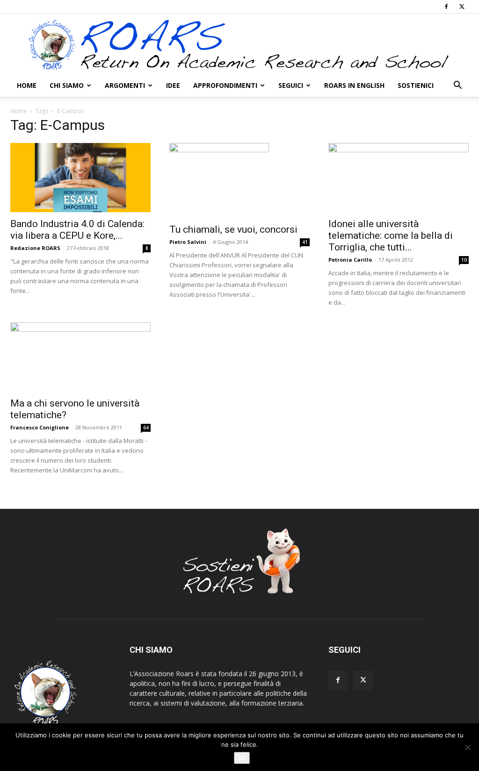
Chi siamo (67, 85)
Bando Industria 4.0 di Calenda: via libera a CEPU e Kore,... (77, 229)
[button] (457, 86)
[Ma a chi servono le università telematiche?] (80, 357)
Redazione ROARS (35, 247)
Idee (173, 85)
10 (464, 260)
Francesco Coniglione (39, 427)
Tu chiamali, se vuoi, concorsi (233, 229)
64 (146, 427)
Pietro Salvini (187, 241)
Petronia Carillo (350, 259)
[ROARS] (239, 44)
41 (305, 242)
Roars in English (354, 85)
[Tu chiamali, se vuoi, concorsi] (239, 180)
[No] (467, 747)
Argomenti (125, 85)
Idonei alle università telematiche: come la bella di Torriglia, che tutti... (390, 235)
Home (26, 85)
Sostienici (416, 85)
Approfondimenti (225, 85)
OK (242, 758)
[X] (462, 6)
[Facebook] (446, 6)
